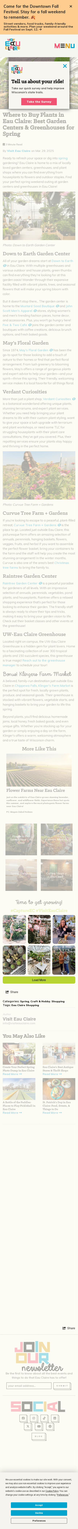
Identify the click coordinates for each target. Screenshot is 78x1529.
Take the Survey (39, 101)
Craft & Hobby (40, 1001)
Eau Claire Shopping (25, 1005)
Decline (39, 1513)
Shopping (58, 1001)
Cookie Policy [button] (52, 1491)
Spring (24, 1001)
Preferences (39, 1521)
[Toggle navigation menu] (64, 45)
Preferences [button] (62, 1495)
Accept (39, 1505)
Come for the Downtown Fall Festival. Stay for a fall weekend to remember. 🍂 (34, 12)
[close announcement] (70, 6)
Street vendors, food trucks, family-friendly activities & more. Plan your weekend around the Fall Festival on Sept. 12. (38, 26)
